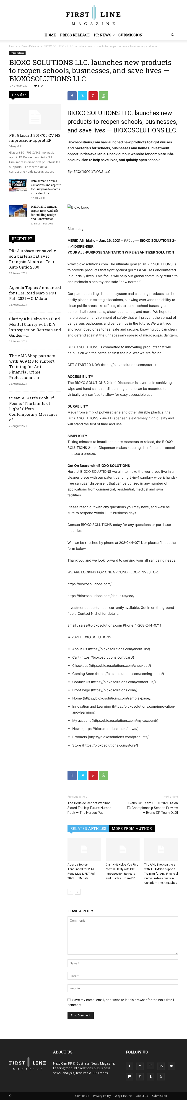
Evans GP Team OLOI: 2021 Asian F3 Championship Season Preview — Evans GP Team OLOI (152, 808)
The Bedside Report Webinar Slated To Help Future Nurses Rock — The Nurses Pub (89, 808)
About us (142, 1096)
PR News (102, 34)
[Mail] (171, 1066)
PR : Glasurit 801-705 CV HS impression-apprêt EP (34, 138)
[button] (172, 35)
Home (50, 34)
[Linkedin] (161, 1066)
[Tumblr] (150, 1076)
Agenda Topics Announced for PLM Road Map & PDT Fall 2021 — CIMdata (35, 293)
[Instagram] (150, 1065)
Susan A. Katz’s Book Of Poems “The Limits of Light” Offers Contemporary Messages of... (33, 408)
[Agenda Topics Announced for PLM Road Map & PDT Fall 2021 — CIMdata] (84, 849)
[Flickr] (140, 1066)
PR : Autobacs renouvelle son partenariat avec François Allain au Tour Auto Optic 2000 (32, 259)
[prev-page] (70, 892)
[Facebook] (72, 95)
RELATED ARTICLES (88, 828)
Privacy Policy (102, 1096)
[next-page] (78, 892)
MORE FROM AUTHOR (132, 828)
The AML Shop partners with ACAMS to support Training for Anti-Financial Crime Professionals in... (32, 366)
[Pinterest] (93, 95)
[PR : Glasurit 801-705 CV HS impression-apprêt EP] (35, 117)
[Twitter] (82, 95)
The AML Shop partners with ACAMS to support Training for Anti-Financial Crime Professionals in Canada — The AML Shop (161, 873)
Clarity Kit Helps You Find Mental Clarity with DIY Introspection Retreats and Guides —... (35, 327)
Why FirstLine (123, 1096)
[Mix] (129, 1076)
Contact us (82, 1096)
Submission (130, 34)
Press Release (75, 34)
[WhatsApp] (103, 95)
